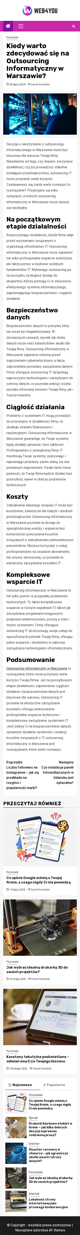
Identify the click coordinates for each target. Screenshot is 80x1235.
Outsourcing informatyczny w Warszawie (36, 668)
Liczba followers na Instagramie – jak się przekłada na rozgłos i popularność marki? (22, 775)
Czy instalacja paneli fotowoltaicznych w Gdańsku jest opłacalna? (57, 772)
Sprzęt (33, 1117)
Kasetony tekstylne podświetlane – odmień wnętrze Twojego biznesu (37, 1059)
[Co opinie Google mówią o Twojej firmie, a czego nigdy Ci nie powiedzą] (40, 838)
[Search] (73, 26)
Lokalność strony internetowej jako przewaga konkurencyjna (48, 1203)
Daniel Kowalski (40, 84)
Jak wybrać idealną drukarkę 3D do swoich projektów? (37, 969)
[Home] (8, 26)
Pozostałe (12, 37)
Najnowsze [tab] (22, 1085)
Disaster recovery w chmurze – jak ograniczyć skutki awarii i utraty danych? (48, 1155)
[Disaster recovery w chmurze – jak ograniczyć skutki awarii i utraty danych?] (16, 1153)
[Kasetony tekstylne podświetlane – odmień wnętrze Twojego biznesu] (40, 1017)
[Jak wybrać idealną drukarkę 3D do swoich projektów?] (40, 927)
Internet (34, 1143)
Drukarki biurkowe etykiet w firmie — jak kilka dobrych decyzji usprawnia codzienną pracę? (50, 1129)
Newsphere (23, 1230)
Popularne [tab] (56, 1085)
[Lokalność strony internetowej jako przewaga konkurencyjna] (16, 1201)
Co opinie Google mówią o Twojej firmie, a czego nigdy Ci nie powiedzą (38, 880)
